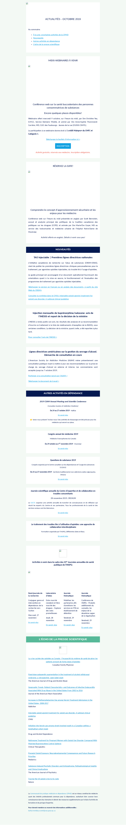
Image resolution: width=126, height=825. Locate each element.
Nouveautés (38, 38)
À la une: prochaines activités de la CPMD (50, 35)
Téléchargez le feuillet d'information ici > (63, 139)
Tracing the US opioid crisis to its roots (43, 779)
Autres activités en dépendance (46, 41)
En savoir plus (63, 415)
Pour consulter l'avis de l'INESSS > (42, 337)
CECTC (33, 503)
